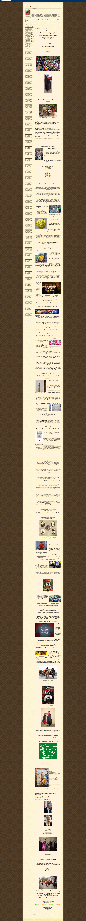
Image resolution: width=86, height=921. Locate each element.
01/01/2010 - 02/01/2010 (28, 89)
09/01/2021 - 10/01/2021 (28, 248)
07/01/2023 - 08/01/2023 (28, 273)
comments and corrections (46, 741)
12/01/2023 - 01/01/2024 (28, 279)
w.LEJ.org (51, 38)
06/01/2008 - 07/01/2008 (28, 70)
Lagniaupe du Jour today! (43, 797)
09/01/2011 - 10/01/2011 (28, 111)
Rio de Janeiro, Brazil (41, 656)
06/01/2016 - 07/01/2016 (28, 177)
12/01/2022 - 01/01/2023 (28, 265)
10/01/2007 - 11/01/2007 (28, 64)
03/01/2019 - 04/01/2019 (28, 214)
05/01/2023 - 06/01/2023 (28, 271)
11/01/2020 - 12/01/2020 (28, 237)
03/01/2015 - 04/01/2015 (28, 159)
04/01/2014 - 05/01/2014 (28, 147)
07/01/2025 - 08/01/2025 (28, 301)
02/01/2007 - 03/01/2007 (28, 58)
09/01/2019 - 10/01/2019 (28, 220)
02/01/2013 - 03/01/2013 (28, 130)
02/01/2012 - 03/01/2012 (28, 117)
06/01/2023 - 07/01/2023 (28, 272)
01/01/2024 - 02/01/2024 (28, 280)
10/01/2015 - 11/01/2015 (28, 167)
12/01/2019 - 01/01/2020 (28, 224)
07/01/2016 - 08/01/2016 (28, 178)
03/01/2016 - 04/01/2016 (28, 173)
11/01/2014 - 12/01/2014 (28, 155)
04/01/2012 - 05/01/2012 (28, 119)
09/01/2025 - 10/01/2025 (28, 303)
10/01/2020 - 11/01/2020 (28, 236)
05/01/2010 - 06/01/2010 (28, 93)
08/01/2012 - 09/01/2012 (28, 123)
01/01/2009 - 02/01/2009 (28, 76)
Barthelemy (37, 340)
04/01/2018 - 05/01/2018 (28, 201)
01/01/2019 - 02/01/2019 (28, 212)
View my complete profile (28, 21)
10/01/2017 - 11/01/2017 (28, 194)
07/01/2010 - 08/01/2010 (28, 95)
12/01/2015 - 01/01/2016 (28, 170)
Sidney (55, 338)
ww (48, 38)
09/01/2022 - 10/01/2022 (28, 261)
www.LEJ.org (48, 51)
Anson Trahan (55, 889)
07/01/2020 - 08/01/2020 (28, 232)
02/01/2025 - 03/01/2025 (28, 295)
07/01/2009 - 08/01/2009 (28, 82)
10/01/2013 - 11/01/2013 (28, 140)
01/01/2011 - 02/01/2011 (28, 101)
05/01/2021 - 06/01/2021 (28, 243)
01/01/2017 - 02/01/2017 (28, 184)
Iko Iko (48, 868)
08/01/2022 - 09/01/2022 (28, 260)
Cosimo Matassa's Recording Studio (48, 833)
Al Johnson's (47, 829)
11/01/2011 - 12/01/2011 (28, 113)
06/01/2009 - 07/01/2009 (28, 81)
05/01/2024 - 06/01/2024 (28, 285)
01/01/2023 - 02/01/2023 (28, 266)
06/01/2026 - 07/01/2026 (28, 314)
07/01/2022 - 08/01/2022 (28, 259)
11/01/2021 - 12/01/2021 (28, 250)
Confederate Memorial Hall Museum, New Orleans (48, 863)
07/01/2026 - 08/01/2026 (28, 315)
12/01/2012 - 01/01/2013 (28, 128)
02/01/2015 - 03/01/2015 (28, 158)
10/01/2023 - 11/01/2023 (28, 277)
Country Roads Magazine (39, 15)
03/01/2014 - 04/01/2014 (28, 146)
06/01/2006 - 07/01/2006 (28, 52)
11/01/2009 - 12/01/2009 (28, 87)
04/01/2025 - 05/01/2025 (28, 297)
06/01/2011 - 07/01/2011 (28, 107)
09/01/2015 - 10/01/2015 (28, 166)
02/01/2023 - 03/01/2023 (28, 267)
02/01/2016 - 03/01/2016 (28, 172)
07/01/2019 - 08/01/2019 (28, 218)
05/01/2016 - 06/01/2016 (28, 176)
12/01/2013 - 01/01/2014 (28, 142)
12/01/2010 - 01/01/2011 (28, 100)
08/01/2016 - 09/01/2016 (28, 179)
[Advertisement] (48, 25)
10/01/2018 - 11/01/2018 (28, 208)
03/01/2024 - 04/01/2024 (28, 283)
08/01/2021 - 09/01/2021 (28, 247)
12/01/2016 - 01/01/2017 (28, 183)
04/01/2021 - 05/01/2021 (28, 242)
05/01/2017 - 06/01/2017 (28, 189)
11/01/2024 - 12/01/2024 (28, 291)
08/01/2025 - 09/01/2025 (28, 302)
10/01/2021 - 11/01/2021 (28, 249)
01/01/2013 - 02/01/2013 (28, 129)
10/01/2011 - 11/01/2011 (28, 112)
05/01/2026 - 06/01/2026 (28, 313)
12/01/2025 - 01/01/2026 (28, 307)
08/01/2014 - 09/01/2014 (28, 152)
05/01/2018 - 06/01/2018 (28, 202)
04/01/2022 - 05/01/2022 (28, 255)
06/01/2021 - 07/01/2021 (28, 244)
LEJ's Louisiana (37, 10)
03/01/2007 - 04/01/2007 (28, 59)
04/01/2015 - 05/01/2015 (28, 160)
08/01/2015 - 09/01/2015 (28, 165)
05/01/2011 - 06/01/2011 (28, 106)
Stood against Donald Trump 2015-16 (41, 556)
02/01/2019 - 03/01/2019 (28, 213)
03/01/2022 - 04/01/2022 (28, 254)
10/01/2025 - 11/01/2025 (28, 304)
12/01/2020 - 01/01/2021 (28, 238)
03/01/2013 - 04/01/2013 (28, 131)
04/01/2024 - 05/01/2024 (28, 284)
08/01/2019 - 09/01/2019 (28, 219)
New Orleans (48, 834)
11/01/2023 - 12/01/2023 (28, 278)
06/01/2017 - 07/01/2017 (28, 190)
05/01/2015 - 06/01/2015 (28, 161)
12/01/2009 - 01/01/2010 (28, 88)
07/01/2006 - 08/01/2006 (28, 53)
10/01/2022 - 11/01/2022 (28, 262)
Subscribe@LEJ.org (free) (48, 37)
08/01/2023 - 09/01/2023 (28, 274)
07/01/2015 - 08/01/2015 (28, 164)
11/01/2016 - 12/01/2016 (28, 182)
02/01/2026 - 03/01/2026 (28, 309)
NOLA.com (56, 295)
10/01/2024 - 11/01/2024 (28, 290)
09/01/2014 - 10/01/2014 (28, 153)
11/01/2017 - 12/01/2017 (28, 195)
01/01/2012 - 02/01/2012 (28, 116)
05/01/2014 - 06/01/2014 (28, 148)
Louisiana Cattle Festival (44, 621)
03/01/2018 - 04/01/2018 (28, 200)
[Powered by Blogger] (28, 321)
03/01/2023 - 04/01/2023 (28, 268)
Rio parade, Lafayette (37, 315)
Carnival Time (48, 830)
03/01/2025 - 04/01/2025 (28, 296)
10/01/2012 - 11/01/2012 (28, 125)
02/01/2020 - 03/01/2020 (28, 226)
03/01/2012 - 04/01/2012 (28, 118)
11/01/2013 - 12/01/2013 (28, 141)
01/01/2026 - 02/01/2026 (28, 308)
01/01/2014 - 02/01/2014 (28, 143)
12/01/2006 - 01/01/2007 (28, 57)
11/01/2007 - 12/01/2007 (28, 65)
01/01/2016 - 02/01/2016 (28, 171)
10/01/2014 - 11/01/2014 (28, 154)
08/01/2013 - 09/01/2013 (28, 137)
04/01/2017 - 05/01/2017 (28, 188)
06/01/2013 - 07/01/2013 (28, 135)
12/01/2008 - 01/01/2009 (28, 75)
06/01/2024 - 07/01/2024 (28, 286)
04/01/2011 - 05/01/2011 (28, 105)
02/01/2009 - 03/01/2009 (28, 77)
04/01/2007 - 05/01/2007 (28, 60)
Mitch (54, 390)
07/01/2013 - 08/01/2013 (28, 136)
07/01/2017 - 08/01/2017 (28, 191)
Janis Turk (54, 117)
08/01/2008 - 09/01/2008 (28, 71)
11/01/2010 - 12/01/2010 (28, 99)
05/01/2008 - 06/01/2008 (28, 69)
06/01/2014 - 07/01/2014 (28, 149)
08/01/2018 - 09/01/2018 (28, 206)
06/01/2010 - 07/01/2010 (28, 94)
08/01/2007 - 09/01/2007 (28, 63)
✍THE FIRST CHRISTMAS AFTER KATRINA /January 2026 (29, 41)
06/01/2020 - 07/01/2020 (28, 231)
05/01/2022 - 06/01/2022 (28, 256)
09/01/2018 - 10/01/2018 (28, 207)
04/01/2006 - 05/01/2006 (28, 51)
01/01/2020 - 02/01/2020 (28, 225)
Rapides (53, 496)
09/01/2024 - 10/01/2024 (28, 289)
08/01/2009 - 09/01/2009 (28, 83)
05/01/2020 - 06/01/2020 (28, 230)
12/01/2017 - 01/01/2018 (28, 196)
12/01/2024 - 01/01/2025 (28, 292)
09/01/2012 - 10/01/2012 (28, 124)
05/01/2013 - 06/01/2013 (28, 134)
